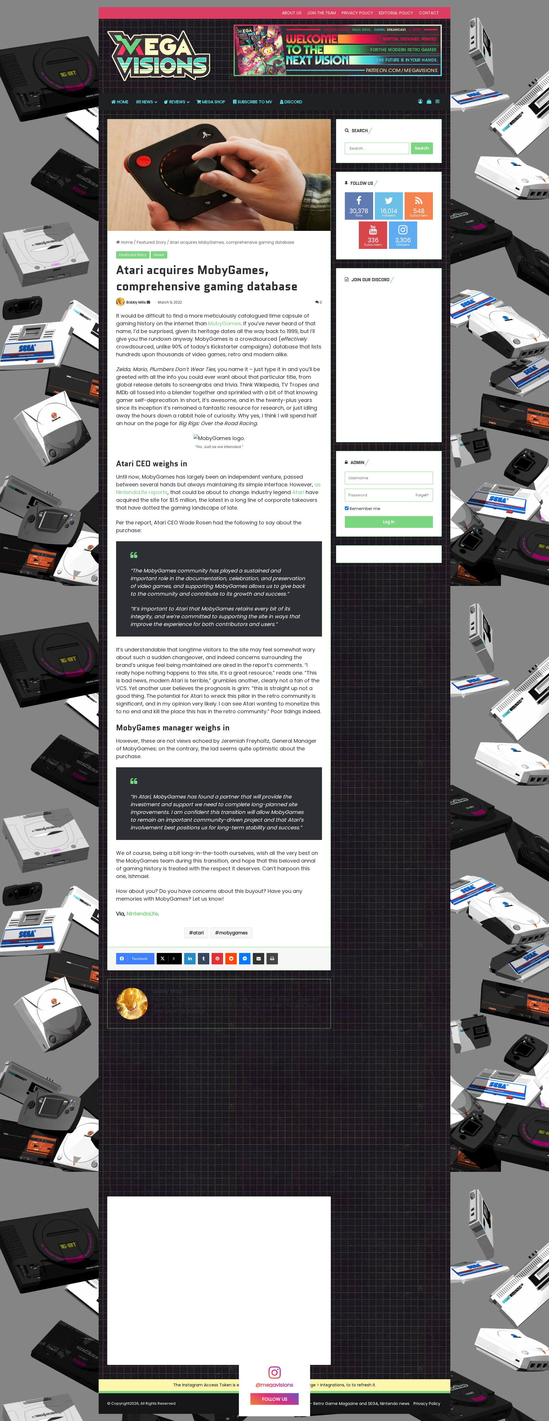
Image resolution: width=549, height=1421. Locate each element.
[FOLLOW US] (274, 1375)
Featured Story (151, 242)
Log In (389, 522)
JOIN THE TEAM (321, 13)
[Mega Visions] (159, 56)
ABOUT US (291, 13)
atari (198, 933)
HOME (122, 102)
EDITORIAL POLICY (396, 13)
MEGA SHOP (213, 102)
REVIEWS (176, 102)
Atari (298, 492)
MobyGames (224, 323)
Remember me (364, 509)
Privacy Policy (426, 1403)
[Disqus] (219, 1114)
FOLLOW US (274, 1399)
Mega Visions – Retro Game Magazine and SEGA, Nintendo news (346, 1403)
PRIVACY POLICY (357, 13)
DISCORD (292, 102)
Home (126, 242)
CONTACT (429, 13)
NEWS (147, 102)
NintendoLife (142, 913)
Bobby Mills (136, 302)
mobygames (233, 933)
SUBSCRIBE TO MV (254, 102)
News (159, 254)
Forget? (422, 495)
